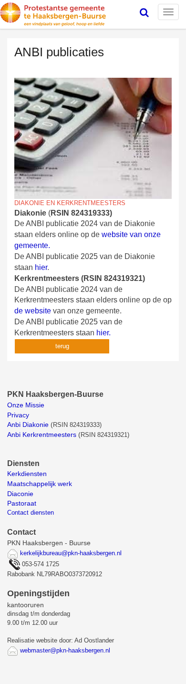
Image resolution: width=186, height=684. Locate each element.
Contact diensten (30, 512)
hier (41, 267)
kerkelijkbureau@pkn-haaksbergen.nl (71, 553)
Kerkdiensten (28, 473)
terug (62, 346)
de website (32, 311)
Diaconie (20, 493)
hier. (103, 333)
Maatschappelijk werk (39, 483)
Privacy (18, 415)
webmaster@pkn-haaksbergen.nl (65, 650)
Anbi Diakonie (28, 424)
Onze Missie (26, 405)
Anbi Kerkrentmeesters (41, 434)
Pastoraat (21, 503)
